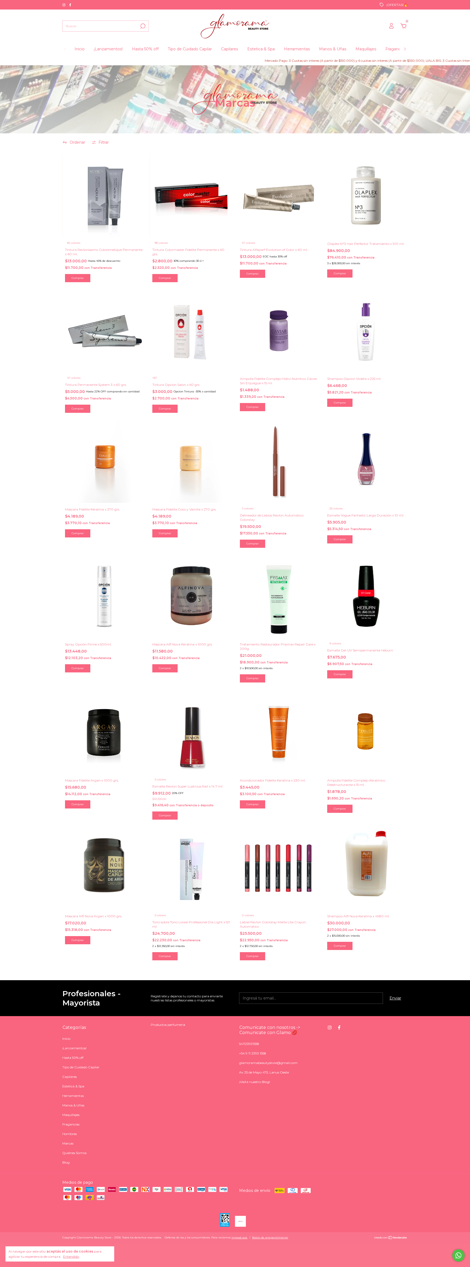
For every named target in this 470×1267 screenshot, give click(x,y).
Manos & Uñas (332, 49)
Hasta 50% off (145, 49)
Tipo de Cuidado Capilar (190, 49)
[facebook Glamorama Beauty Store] (70, 5)
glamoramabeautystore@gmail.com (268, 1063)
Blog (66, 1162)
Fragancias (395, 49)
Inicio (80, 49)
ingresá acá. (239, 1237)
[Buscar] (142, 26)
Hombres (69, 1134)
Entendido (71, 1256)
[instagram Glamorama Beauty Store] (64, 5)
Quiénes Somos (74, 1153)
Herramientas (297, 49)
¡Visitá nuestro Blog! (254, 1082)
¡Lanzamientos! (108, 49)
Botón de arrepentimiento (270, 1237)
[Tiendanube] (391, 1238)
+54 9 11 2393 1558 (252, 1053)
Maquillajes (365, 49)
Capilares (229, 49)
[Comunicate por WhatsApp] (458, 1255)
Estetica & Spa (261, 49)
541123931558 (249, 1044)
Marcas (67, 1143)
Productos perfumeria (168, 1025)
